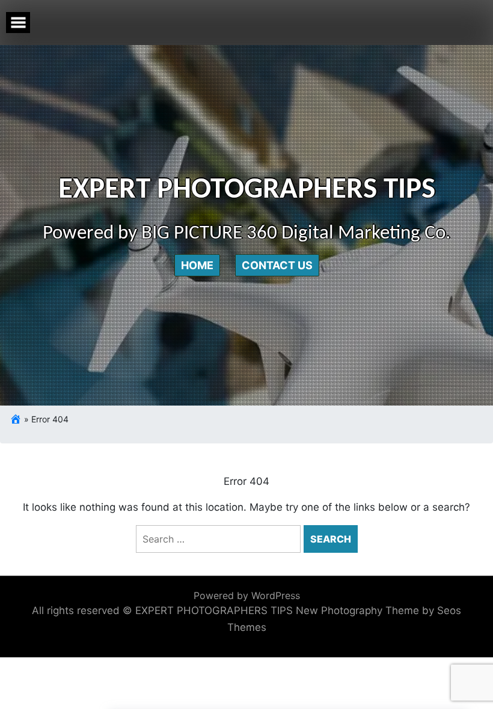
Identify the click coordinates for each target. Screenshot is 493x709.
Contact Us (277, 265)
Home (197, 265)
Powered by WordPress (247, 595)
